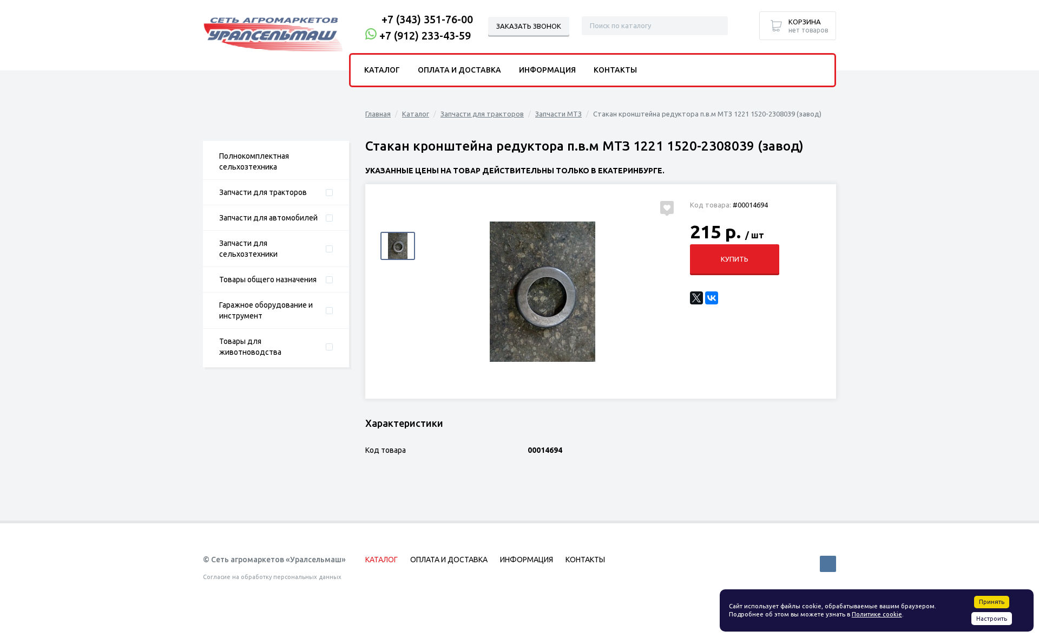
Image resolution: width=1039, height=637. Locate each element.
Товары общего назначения (268, 279)
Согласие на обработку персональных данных (272, 577)
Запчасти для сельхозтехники (248, 248)
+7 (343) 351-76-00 (427, 19)
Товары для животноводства (250, 346)
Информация (547, 70)
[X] (696, 297)
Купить (734, 259)
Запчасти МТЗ (558, 114)
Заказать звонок (528, 26)
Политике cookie (877, 614)
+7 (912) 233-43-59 (425, 35)
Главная (378, 114)
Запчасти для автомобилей (268, 217)
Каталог (415, 114)
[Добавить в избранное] (667, 207)
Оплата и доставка (459, 70)
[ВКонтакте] (711, 297)
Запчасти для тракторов (263, 192)
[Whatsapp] (371, 35)
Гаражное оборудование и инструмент (266, 310)
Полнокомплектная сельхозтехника (254, 161)
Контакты (615, 70)
